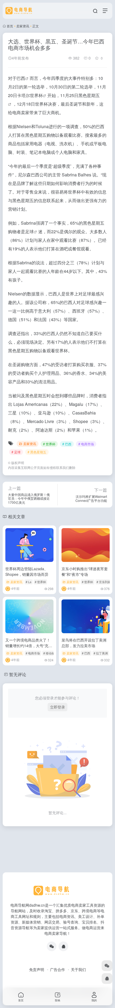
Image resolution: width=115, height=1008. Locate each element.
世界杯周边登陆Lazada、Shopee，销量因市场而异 (26, 571)
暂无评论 (17, 674)
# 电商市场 (86, 444)
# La (28, 582)
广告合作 (57, 969)
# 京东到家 (104, 582)
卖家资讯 (22, 26)
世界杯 (36, 95)
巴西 (21, 78)
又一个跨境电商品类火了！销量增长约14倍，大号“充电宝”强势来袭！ (28, 645)
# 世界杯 (49, 444)
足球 (29, 231)
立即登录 (57, 707)
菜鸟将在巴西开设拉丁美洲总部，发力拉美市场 (84, 642)
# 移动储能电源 (53, 653)
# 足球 (16, 452)
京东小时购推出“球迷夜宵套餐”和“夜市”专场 (85, 571)
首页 (10, 26)
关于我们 (78, 969)
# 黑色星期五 (37, 452)
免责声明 (36, 969)
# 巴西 (66, 444)
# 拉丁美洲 (101, 653)
